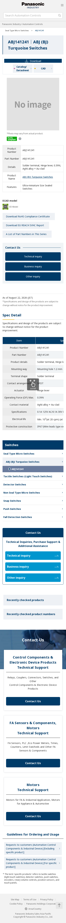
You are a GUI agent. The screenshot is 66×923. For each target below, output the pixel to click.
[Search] (60, 15)
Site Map (15, 900)
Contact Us (33, 701)
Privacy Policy (46, 900)
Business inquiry (33, 266)
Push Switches (12, 508)
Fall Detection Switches (17, 517)
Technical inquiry (33, 256)
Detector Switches (14, 484)
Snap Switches (12, 500)
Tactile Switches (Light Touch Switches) (27, 476)
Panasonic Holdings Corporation (42, 904)
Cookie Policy (16, 904)
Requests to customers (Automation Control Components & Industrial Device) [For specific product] (31, 863)
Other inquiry (33, 276)
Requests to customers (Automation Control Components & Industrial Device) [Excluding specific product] (31, 848)
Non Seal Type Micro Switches (21, 492)
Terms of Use (29, 900)
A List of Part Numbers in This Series (26, 234)
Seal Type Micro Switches (17, 30)
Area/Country (34, 908)
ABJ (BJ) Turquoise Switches (38, 177)
